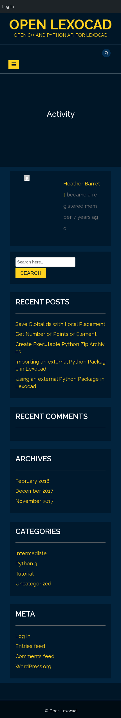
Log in (22, 636)
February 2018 (32, 481)
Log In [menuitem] (8, 6)
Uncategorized (33, 584)
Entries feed (30, 646)
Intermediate (31, 553)
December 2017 (34, 491)
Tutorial (24, 574)
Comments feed (34, 656)
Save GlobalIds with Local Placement (60, 324)
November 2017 (34, 501)
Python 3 (26, 563)
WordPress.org (33, 666)
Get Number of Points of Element (56, 334)
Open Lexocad (60, 25)
